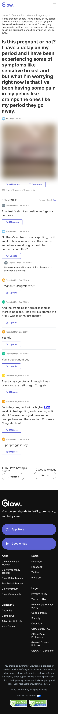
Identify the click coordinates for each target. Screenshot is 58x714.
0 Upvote (13, 392)
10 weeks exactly (45, 469)
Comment (37, 184)
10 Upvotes (14, 184)
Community (18, 15)
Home (5, 15)
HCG (47, 407)
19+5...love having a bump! (14, 469)
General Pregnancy (37, 15)
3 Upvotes (13, 222)
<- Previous (13, 476)
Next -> (45, 475)
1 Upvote (12, 256)
